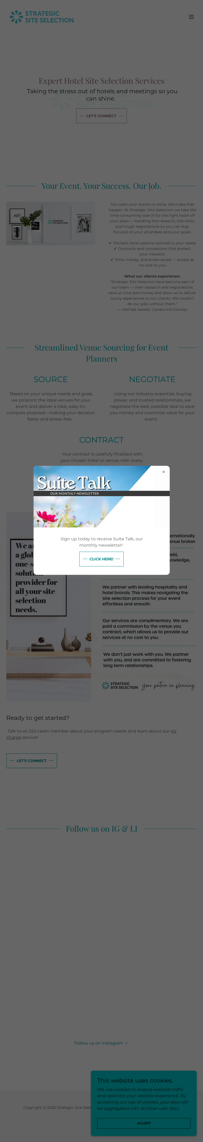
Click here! (101, 559)
